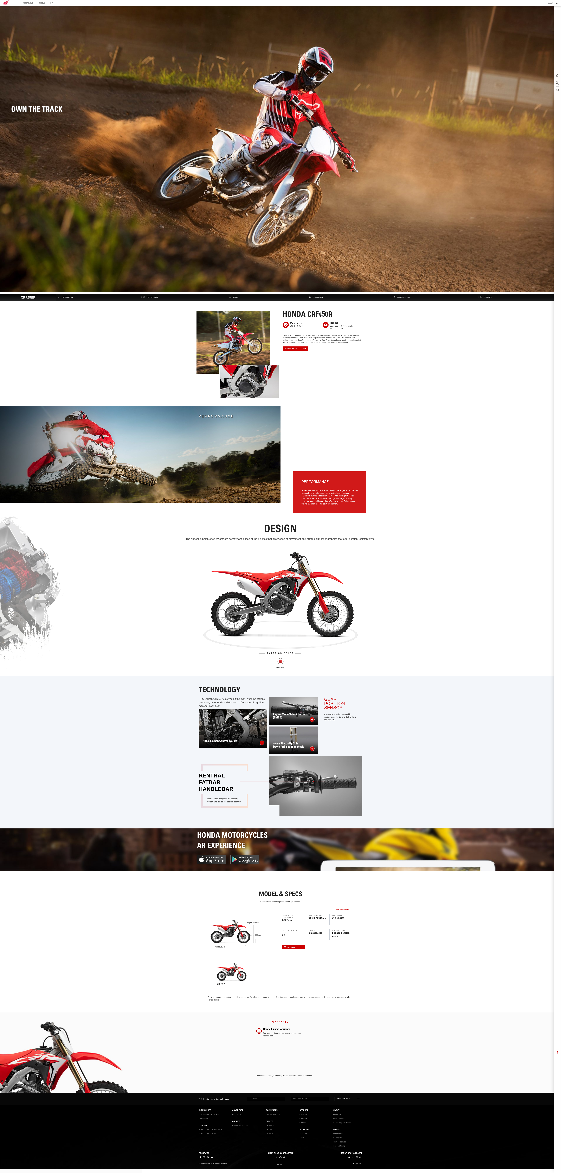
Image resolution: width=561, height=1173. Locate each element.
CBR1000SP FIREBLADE (209, 1114)
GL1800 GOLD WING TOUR (210, 1129)
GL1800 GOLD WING (208, 1134)
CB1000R (270, 1125)
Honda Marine (339, 1146)
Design (235, 297)
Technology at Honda (342, 1122)
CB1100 (269, 1129)
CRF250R (303, 1114)
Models (42, 3)
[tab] (232, 974)
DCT (51, 3)
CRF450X (303, 1122)
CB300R (269, 1134)
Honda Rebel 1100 (240, 1125)
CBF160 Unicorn (273, 1114)
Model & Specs (403, 297)
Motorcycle (28, 3)
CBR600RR (203, 1118)
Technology (318, 297)
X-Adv (301, 1138)
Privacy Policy (357, 1163)
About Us (337, 1114)
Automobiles (338, 1134)
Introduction (67, 297)
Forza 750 (303, 1134)
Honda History (339, 1118)
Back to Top (280, 1164)
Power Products (339, 1142)
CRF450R (303, 1118)
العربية (550, 3)
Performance (152, 297)
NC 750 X (236, 1114)
